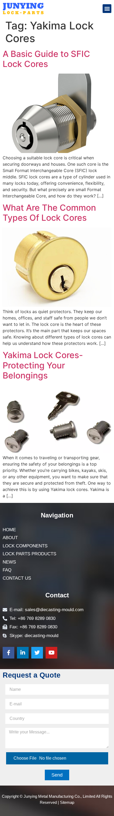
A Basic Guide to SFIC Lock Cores (46, 59)
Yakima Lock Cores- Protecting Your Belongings (43, 365)
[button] (107, 8)
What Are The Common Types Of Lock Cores (49, 212)
